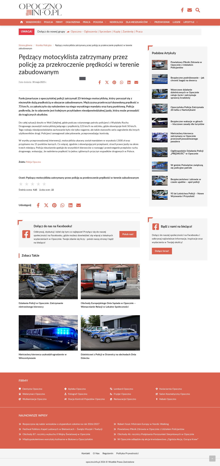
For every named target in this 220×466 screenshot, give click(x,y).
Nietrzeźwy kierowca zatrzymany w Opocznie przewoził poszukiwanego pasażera (184, 137)
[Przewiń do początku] (212, 459)
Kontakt (86, 453)
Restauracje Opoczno (125, 399)
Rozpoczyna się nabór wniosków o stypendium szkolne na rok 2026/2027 (61, 424)
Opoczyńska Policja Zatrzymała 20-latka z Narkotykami (187, 108)
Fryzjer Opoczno (122, 394)
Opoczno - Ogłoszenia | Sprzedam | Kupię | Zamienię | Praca (106, 31)
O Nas (96, 453)
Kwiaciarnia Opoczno (170, 389)
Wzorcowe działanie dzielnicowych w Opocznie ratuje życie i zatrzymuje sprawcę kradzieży (185, 94)
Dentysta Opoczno (32, 389)
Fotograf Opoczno (77, 394)
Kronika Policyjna (43, 45)
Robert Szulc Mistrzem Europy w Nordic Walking (143, 424)
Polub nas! (127, 234)
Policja (48, 22)
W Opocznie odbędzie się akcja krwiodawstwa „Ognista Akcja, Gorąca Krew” (157, 439)
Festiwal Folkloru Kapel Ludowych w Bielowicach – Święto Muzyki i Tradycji (62, 429)
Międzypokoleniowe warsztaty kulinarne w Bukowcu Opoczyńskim (58, 439)
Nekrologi (116, 22)
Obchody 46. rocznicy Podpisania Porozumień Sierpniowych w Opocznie (155, 434)
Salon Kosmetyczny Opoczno (174, 394)
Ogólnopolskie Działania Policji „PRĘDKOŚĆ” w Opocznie (187, 152)
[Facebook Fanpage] (181, 10)
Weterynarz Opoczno (33, 394)
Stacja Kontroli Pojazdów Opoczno (86, 399)
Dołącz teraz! (162, 251)
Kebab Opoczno (167, 399)
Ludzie (176, 22)
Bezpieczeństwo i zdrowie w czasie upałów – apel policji (186, 180)
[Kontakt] (189, 10)
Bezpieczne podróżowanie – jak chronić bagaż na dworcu (187, 79)
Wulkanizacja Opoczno (34, 399)
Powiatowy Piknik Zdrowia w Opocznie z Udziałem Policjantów (186, 65)
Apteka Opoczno (77, 389)
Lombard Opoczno (123, 389)
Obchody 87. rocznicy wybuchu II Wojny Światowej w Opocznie (56, 434)
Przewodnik (162, 22)
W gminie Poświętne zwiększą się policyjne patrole (187, 166)
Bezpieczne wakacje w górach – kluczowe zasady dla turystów (187, 122)
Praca (86, 22)
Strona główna (25, 45)
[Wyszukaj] (197, 9)
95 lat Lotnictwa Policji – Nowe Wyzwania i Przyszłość (187, 194)
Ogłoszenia (73, 22)
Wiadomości (33, 22)
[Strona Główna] (21, 22)
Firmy (59, 22)
